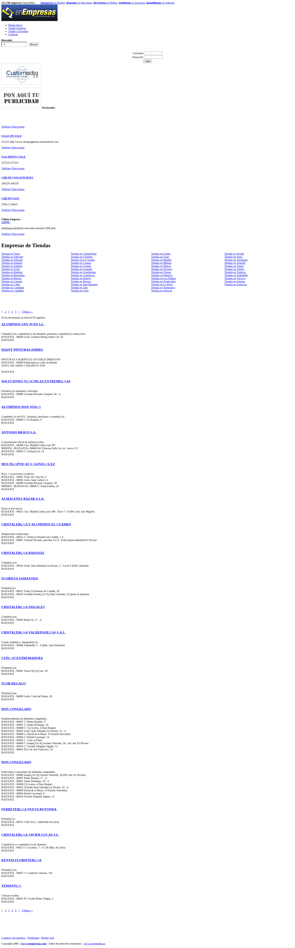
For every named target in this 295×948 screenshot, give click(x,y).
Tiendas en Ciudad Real (83, 253)
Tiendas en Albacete (12, 256)
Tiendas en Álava (10, 253)
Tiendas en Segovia (161, 290)
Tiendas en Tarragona (236, 259)
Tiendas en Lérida (160, 253)
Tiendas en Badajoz (12, 272)
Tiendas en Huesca (81, 281)
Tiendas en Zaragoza (235, 284)
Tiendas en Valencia (235, 272)
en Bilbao (105, 2)
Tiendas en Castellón (12, 290)
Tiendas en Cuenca (81, 263)
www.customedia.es (94, 943)
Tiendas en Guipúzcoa (83, 275)
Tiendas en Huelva (81, 278)
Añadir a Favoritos (18, 31)
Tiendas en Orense (161, 272)
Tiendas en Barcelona (13, 275)
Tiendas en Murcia (161, 266)
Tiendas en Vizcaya (234, 278)
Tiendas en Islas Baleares (84, 284)
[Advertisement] (21, 114)
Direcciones (18, 126)
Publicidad (33, 937)
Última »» (27, 311)
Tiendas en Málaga (161, 263)
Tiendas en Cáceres (11, 281)
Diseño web (47, 937)
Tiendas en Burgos (11, 278)
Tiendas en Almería (11, 263)
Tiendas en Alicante (12, 259)
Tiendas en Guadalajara (83, 272)
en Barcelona (79, 2)
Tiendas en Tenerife (234, 263)
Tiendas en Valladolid (236, 275)
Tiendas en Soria (233, 256)
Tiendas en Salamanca (163, 287)
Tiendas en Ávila (10, 269)
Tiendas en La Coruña (83, 259)
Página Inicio (15, 25)
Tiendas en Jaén (79, 287)
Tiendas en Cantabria (12, 287)
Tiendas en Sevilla (234, 253)
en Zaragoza (132, 2)
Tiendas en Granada (81, 269)
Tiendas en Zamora (234, 281)
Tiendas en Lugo (160, 256)
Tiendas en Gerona (81, 266)
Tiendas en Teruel (233, 266)
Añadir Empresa (17, 28)
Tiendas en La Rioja (162, 284)
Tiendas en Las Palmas (163, 278)
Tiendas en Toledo (234, 269)
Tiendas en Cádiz (10, 284)
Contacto (13, 34)
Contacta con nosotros (13, 937)
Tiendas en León (80, 290)
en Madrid (53, 2)
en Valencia (160, 2)
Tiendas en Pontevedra (163, 281)
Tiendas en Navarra (161, 269)
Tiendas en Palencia (161, 275)
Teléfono (6, 126)
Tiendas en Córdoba (81, 256)
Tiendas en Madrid (161, 259)
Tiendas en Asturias (11, 266)
